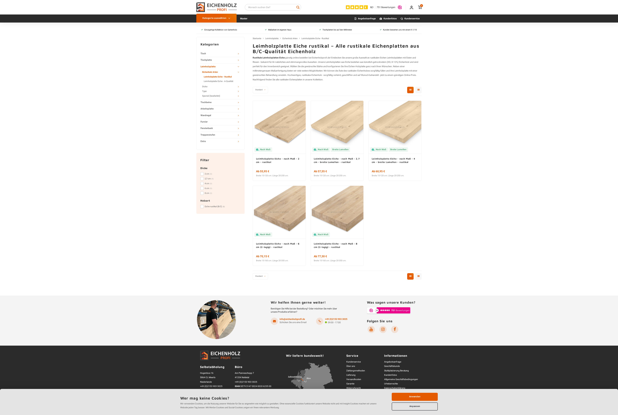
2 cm (208, 173)
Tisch (203, 53)
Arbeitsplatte (207, 108)
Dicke (204, 86)
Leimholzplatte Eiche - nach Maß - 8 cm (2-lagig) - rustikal (335, 245)
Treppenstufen (208, 135)
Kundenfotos (390, 18)
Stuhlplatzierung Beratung (396, 370)
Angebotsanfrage (367, 18)
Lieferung (351, 375)
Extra (203, 141)
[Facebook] (394, 329)
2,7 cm (209, 178)
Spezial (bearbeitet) (211, 96)
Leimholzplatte (208, 66)
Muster (243, 18)
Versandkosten (353, 379)
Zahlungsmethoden (355, 370)
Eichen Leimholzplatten (391, 57)
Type (204, 91)
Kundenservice (412, 18)
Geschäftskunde (392, 366)
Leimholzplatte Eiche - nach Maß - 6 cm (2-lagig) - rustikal (278, 245)
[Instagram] (383, 329)
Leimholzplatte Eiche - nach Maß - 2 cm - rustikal (278, 160)
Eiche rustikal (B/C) (215, 206)
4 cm (208, 183)
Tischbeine (206, 102)
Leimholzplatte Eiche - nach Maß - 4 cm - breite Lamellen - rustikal (393, 160)
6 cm (208, 188)
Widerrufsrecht (353, 388)
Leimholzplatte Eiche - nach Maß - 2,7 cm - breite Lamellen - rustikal (337, 160)
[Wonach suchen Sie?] (298, 7)
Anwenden (414, 396)
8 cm (208, 193)
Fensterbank (207, 128)
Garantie (350, 383)
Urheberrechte (391, 383)
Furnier (204, 121)
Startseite (257, 38)
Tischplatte (206, 60)
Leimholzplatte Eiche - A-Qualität (218, 81)
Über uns (350, 366)
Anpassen (414, 406)
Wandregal (206, 115)
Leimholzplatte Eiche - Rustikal (218, 76)
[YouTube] (371, 329)
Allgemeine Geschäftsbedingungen (401, 379)
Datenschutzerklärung (394, 388)
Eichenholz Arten (210, 72)
